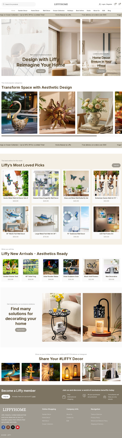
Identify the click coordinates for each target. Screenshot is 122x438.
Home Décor (46, 417)
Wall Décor (45, 421)
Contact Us (70, 417)
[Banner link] (40, 47)
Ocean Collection (47, 424)
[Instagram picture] (10, 372)
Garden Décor (46, 414)
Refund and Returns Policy (99, 421)
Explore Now (21, 330)
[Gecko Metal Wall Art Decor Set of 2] (15, 183)
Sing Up (5, 396)
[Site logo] (61, 4)
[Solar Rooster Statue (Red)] (51, 267)
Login (34, 396)
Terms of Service (96, 414)
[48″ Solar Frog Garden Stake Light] (31, 267)
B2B (68, 421)
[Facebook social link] (3, 427)
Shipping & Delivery (97, 424)
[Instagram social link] (8, 427)
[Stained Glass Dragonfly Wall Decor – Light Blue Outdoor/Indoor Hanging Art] (46, 183)
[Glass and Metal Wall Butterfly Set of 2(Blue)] (76, 183)
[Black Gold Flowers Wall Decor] (91, 267)
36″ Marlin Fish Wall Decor (15, 234)
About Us (69, 414)
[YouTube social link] (18, 427)
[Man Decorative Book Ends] (111, 267)
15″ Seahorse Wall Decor (76, 234)
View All (116, 165)
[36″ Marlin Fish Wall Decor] (15, 219)
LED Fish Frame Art (106, 234)
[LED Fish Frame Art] (106, 219)
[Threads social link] (13, 427)
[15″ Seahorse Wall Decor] (76, 219)
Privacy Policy (95, 417)
